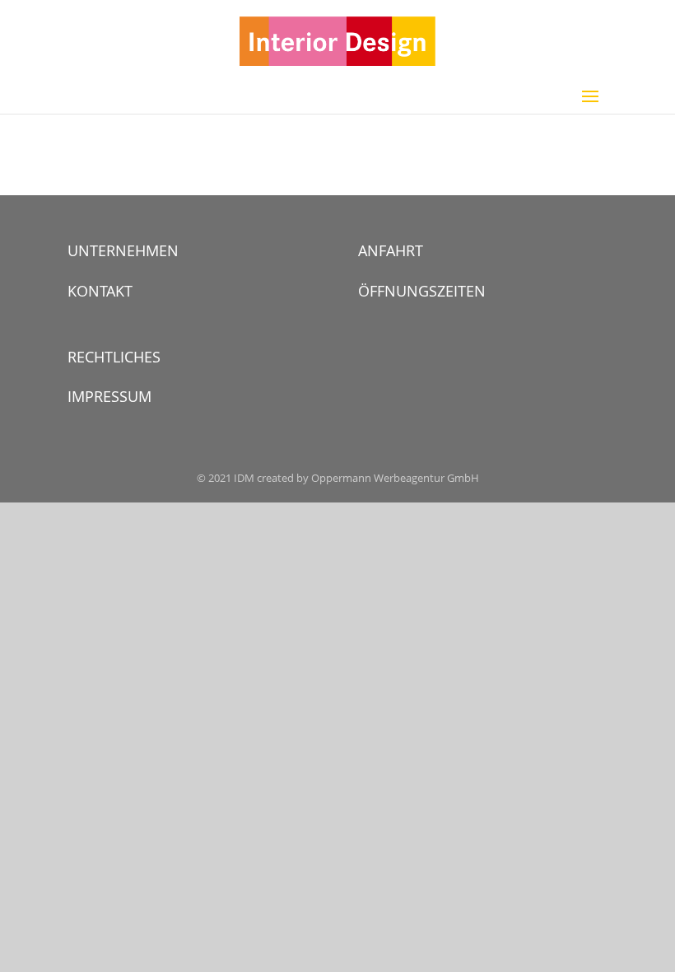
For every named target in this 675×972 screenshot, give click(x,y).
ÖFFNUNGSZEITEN (422, 291)
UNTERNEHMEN (123, 250)
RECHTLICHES (114, 357)
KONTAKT (100, 291)
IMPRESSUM (109, 396)
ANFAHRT (390, 250)
